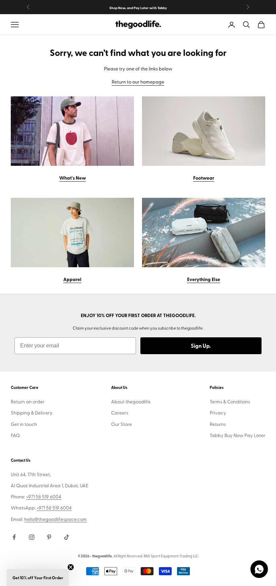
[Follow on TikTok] (66, 537)
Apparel (72, 279)
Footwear (203, 177)
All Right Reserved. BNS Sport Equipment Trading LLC (156, 555)
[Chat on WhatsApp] (259, 569)
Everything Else (203, 279)
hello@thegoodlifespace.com (55, 519)
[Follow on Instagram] (31, 537)
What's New (72, 177)
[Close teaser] (70, 567)
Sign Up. (201, 345)
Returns (218, 424)
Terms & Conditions (230, 401)
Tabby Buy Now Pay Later (237, 435)
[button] (38, 577)
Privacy (218, 412)
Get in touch (24, 424)
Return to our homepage (138, 82)
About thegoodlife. (131, 401)
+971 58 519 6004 (43, 496)
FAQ (15, 435)
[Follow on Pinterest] (49, 537)
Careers (119, 412)
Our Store (121, 424)
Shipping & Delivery (32, 412)
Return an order (27, 401)
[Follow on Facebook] (14, 537)
